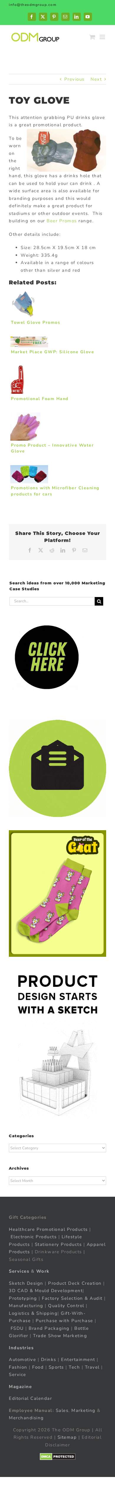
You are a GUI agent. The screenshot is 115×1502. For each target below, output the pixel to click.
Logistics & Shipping (33, 1313)
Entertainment (78, 1359)
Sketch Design (26, 1283)
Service (18, 1374)
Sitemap (67, 1437)
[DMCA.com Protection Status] (57, 1457)
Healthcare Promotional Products (48, 1229)
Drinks (48, 1359)
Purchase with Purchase (64, 1321)
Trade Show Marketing (60, 1336)
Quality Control (66, 1306)
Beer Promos (62, 221)
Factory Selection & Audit (72, 1298)
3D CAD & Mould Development (46, 1291)
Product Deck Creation (75, 1283)
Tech (74, 1367)
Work (43, 1271)
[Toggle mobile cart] (92, 37)
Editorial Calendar (30, 1398)
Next (96, 79)
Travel (92, 1367)
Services (19, 1271)
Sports (56, 1367)
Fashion (18, 1367)
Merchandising (26, 1418)
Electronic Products (34, 1237)
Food (38, 1367)
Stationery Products (58, 1244)
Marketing (83, 1410)
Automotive (22, 1359)
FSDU (17, 1328)
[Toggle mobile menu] (103, 37)
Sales (62, 1410)
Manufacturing (26, 1306)
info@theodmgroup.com (32, 4)
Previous (74, 79)
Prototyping (23, 1298)
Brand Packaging (49, 1328)
